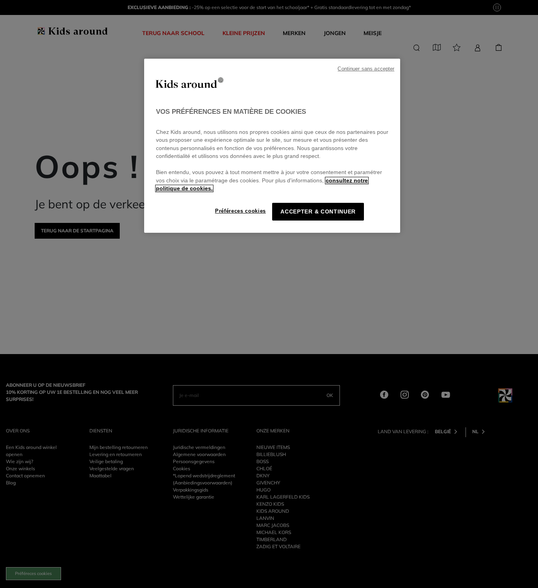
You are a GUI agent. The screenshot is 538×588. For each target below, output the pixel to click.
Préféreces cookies (240, 211)
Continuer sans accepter (366, 69)
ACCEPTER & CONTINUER (318, 212)
